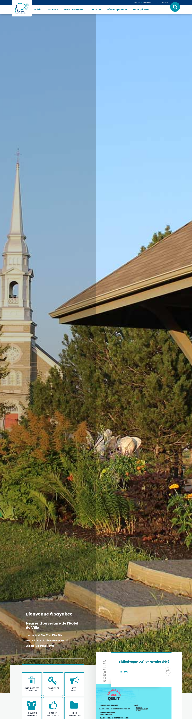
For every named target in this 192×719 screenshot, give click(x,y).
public (74, 690)
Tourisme (95, 9)
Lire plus (123, 671)
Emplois (165, 3)
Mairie (37, 9)
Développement (117, 9)
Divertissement (73, 9)
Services (52, 9)
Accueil (137, 3)
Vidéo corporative (74, 714)
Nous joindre (141, 9)
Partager (168, 675)
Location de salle (53, 689)
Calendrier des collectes (31, 689)
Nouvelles (147, 3)
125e (156, 3)
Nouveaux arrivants (32, 714)
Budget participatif (53, 714)
